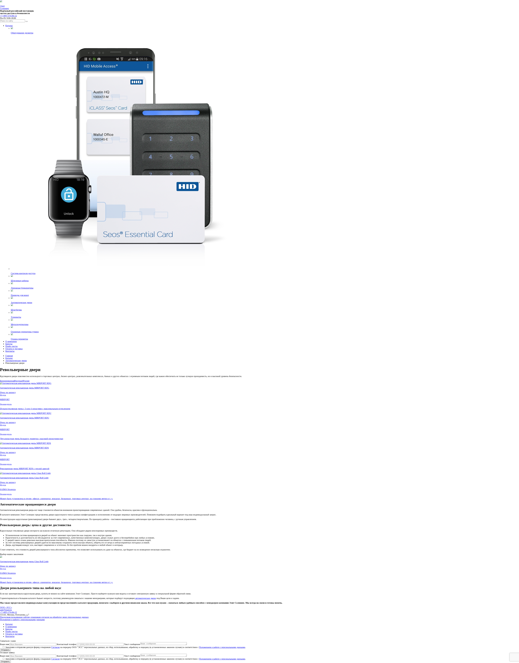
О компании (11, 341)
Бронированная (7, 381)
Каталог (9, 25)
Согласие (55, 647)
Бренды (8, 344)
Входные (18, 381)
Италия (26, 381)
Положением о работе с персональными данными (222, 647)
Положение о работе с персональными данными (22, 619)
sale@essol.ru (6, 610)
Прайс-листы (11, 346)
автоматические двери (145, 598)
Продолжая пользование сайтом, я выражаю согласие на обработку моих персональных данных (44, 617)
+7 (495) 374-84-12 (8, 16)
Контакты (9, 351)
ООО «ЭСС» (6, 607)
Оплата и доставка (14, 349)
